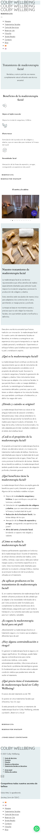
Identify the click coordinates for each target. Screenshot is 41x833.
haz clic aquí (15, 701)
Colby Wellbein (25, 709)
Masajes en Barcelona (12, 764)
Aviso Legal (8, 770)
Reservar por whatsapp (11, 179)
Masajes (8, 21)
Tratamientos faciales (12, 24)
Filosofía (8, 33)
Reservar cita (7, 14)
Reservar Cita (10, 817)
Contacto (8, 39)
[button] (4, 207)
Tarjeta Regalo (10, 36)
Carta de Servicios (12, 27)
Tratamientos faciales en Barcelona (16, 766)
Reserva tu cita (16, 712)
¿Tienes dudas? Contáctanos (14, 737)
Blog (6, 42)
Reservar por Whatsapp (12, 729)
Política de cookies (11, 772)
